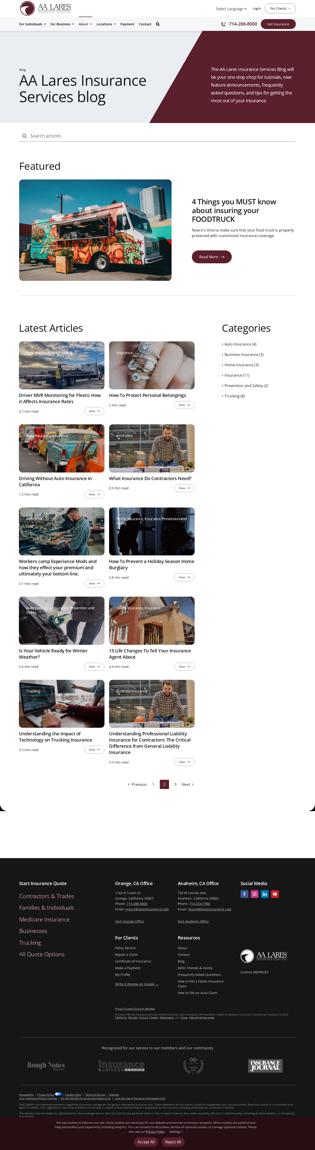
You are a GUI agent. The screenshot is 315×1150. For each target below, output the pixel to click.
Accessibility (26, 1094)
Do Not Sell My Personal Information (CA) (85, 1098)
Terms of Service (95, 1094)
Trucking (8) (235, 395)
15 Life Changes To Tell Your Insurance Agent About (150, 653)
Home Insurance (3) (242, 364)
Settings (175, 1131)
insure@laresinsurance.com (147, 909)
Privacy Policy (46, 1094)
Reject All (173, 1141)
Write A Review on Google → (137, 984)
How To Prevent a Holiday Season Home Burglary (151, 564)
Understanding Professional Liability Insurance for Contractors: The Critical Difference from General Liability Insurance (150, 742)
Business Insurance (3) (244, 354)
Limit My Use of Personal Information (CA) (140, 1098)
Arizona (143, 1017)
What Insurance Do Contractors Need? (150, 478)
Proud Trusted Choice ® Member (135, 1008)
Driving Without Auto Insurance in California (55, 481)
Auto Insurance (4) (240, 343)
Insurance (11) (237, 375)
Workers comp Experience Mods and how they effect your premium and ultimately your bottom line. (57, 567)
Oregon (153, 1017)
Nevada (132, 1017)
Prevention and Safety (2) (246, 385)
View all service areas (201, 1017)
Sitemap (114, 1094)
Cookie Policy (73, 1094)
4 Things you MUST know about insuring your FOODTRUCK (234, 210)
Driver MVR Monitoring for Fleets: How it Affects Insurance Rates (60, 398)
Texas (184, 1017)
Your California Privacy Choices (38, 1098)
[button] (158, 24)
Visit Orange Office (129, 921)
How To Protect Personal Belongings (147, 395)
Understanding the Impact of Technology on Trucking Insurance (55, 736)
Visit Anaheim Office (193, 921)
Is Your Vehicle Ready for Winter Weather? (53, 653)
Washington (167, 1017)
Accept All (146, 1141)
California (121, 1017)
